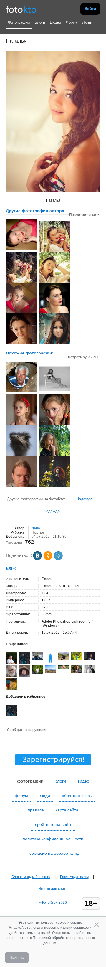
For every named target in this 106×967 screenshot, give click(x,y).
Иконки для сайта (53, 889)
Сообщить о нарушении (27, 730)
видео (83, 781)
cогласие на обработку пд (54, 853)
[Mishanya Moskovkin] (89, 672)
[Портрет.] (21, 392)
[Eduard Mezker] (63, 659)
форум (21, 795)
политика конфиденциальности (53, 838)
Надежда (84, 499)
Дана (36, 528)
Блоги (39, 22)
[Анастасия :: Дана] (54, 344)
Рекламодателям (74, 877)
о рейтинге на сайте (53, 824)
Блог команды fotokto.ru (30, 877)
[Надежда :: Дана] (21, 249)
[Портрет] (54, 455)
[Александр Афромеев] (37, 673)
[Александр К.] (37, 659)
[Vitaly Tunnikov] (63, 668)
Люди (87, 22)
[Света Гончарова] (89, 659)
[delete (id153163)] (50, 663)
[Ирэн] (76, 659)
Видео (55, 22)
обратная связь (77, 795)
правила (36, 810)
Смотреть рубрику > (82, 357)
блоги (60, 781)
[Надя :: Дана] (54, 282)
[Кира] (54, 393)
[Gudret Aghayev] (50, 672)
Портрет (39, 532)
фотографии (30, 781)
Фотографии (19, 22)
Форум (71, 22)
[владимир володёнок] (76, 672)
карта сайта (67, 810)
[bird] (21, 455)
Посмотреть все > (84, 215)
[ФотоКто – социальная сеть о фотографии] (21, 9)
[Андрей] (21, 486)
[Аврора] (21, 424)
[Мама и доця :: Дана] (54, 251)
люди (45, 795)
